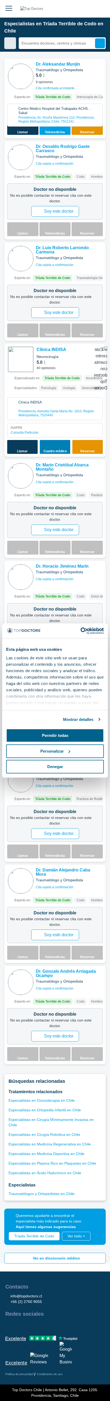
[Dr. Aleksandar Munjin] (21, 76)
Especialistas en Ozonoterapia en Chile (42, 1100)
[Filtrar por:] (10, 43)
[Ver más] (99, 70)
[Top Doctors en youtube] (47, 1325)
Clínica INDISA (51, 349)
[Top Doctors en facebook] (9, 1325)
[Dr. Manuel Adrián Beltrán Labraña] (21, 780)
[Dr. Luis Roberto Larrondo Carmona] (21, 259)
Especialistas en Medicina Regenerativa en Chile (50, 1144)
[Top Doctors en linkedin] (28, 1325)
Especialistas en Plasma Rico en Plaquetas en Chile (52, 1163)
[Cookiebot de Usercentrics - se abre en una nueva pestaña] (80, 630)
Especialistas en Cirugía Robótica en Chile (44, 1134)
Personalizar (52, 751)
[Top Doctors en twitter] (38, 1325)
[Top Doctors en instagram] (18, 1325)
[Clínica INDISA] (21, 359)
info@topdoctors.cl (26, 1296)
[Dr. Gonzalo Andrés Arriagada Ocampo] (21, 982)
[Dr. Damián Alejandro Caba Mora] (21, 881)
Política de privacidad (19, 1374)
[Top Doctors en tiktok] (57, 1325)
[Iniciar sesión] (100, 9)
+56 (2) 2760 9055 (26, 1301)
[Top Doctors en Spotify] (67, 1325)
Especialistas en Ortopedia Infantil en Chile (45, 1110)
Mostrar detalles (78, 719)
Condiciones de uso (49, 1374)
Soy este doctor (58, 211)
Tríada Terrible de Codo (34, 1236)
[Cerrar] (95, 1219)
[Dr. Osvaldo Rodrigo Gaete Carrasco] (21, 157)
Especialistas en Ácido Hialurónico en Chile (45, 1173)
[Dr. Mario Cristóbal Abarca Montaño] (21, 476)
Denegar (55, 766)
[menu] (9, 9)
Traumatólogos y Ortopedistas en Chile (41, 1194)
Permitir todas (55, 735)
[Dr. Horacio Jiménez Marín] (21, 577)
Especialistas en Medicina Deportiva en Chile (46, 1154)
